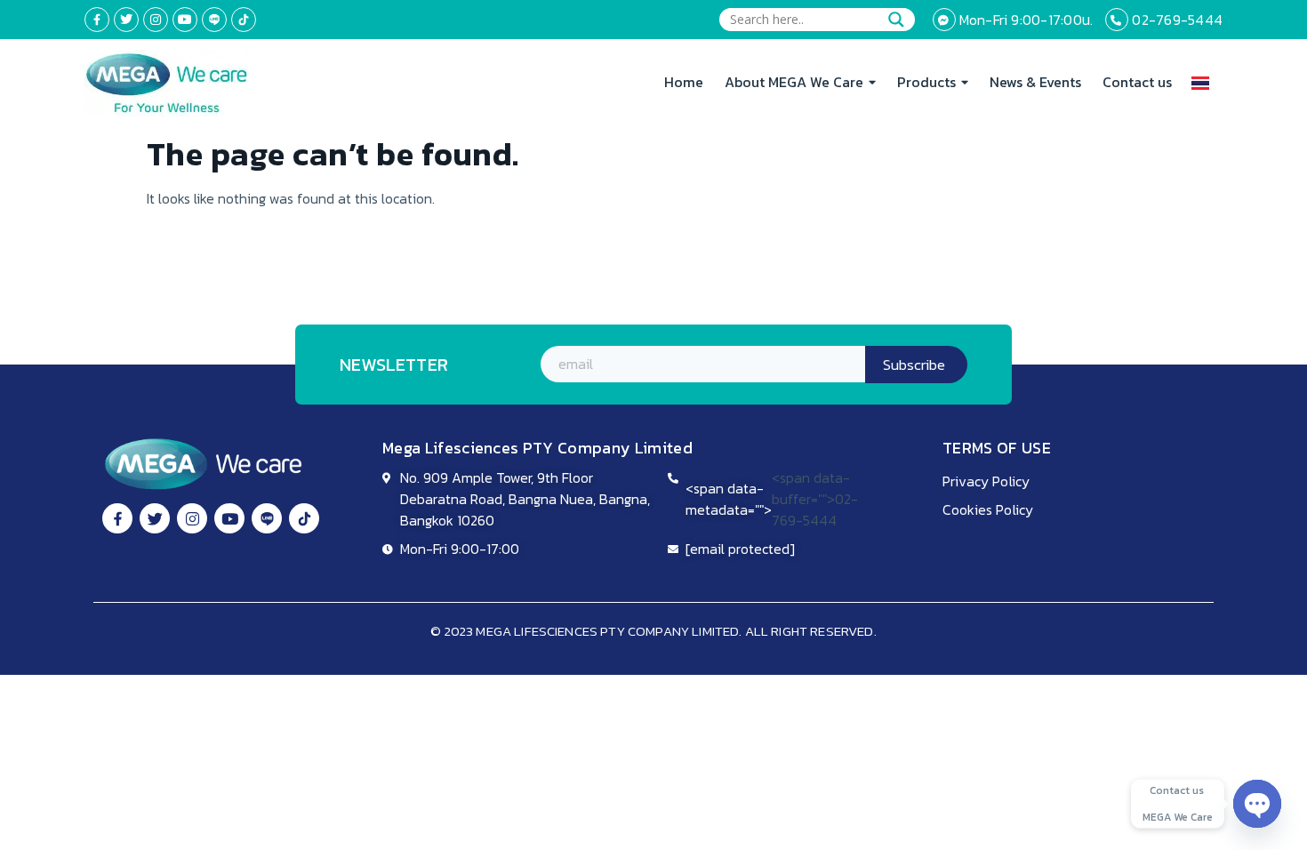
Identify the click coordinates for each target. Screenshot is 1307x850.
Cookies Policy (987, 509)
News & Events (1035, 81)
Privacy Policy (986, 481)
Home (683, 81)
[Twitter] (126, 19)
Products (926, 81)
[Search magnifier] (896, 19)
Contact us (1137, 81)
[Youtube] (184, 19)
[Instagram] (155, 19)
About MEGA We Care (794, 81)
